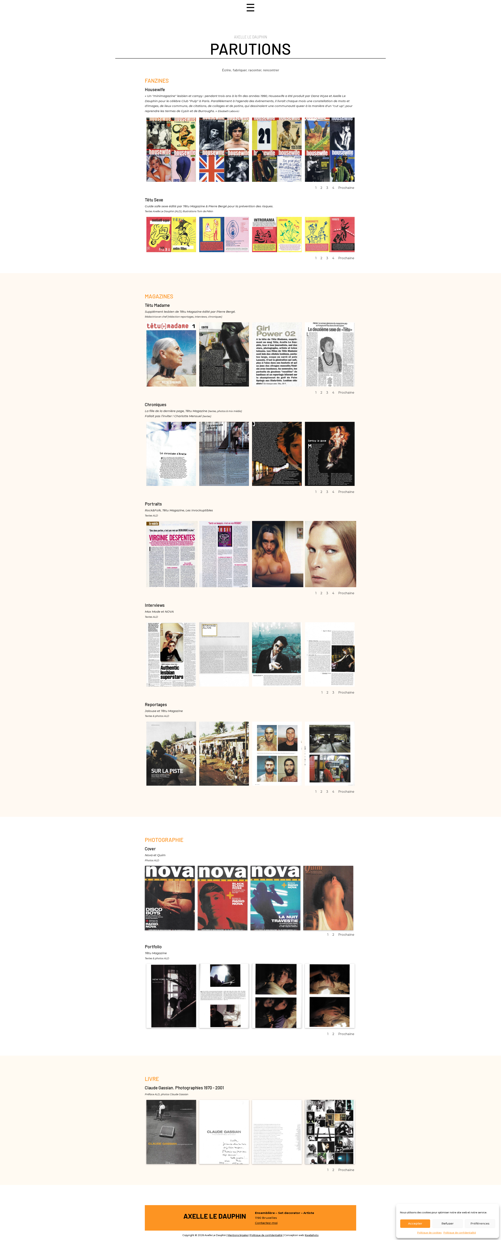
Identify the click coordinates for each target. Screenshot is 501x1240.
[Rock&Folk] (172, 586)
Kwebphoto (312, 1235)
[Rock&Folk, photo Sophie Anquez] (277, 586)
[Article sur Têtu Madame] (277, 385)
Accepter (415, 1223)
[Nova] (170, 929)
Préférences (479, 1223)
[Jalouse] (171, 784)
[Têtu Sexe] (171, 251)
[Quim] (328, 929)
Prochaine (346, 188)
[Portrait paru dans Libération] (330, 385)
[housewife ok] (171, 181)
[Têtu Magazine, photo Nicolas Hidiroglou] (330, 586)
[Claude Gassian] (171, 1163)
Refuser (448, 1223)
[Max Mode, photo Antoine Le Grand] (277, 685)
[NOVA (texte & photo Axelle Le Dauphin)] (171, 685)
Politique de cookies (429, 1232)
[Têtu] (171, 485)
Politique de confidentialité (459, 1232)
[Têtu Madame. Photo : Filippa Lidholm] (171, 385)
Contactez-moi (266, 1223)
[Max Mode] (224, 685)
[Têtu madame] (224, 385)
